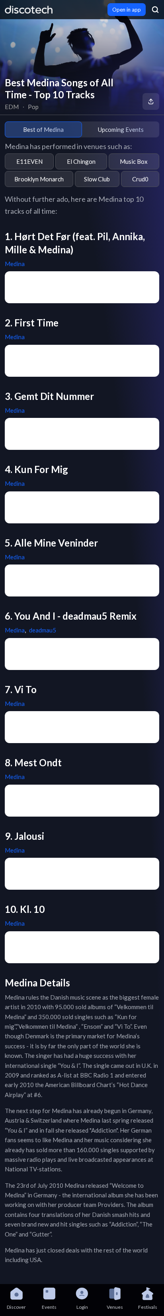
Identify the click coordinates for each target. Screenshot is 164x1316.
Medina (15, 263)
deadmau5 (42, 630)
